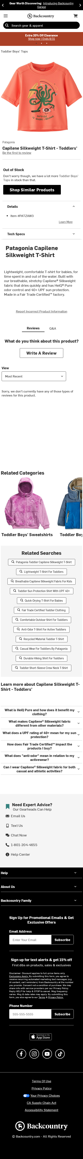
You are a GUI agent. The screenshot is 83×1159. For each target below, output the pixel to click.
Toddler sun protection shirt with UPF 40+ (44, 591)
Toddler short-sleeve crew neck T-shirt (44, 668)
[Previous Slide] (3, 5)
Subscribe (62, 939)
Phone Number (21, 1006)
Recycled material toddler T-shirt (44, 639)
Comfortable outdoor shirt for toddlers (44, 620)
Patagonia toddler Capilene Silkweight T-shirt (44, 562)
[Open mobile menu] (5, 15)
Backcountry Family (16, 900)
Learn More (66, 222)
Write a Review (41, 353)
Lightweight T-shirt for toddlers (43, 572)
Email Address (20, 931)
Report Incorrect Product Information (41, 311)
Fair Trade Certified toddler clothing (44, 610)
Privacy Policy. (55, 997)
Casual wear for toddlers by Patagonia (43, 649)
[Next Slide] (80, 5)
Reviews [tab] (33, 328)
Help (4, 873)
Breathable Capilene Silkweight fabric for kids (43, 581)
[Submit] (6, 25)
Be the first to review (16, 152)
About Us (8, 886)
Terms (41, 997)
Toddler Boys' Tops (14, 51)
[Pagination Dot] (36, 43)
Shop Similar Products (32, 189)
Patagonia (8, 142)
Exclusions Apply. (19, 976)
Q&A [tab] (52, 328)
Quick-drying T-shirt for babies (44, 600)
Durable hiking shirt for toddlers (44, 658)
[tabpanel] (41, 371)
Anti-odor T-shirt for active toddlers (43, 629)
